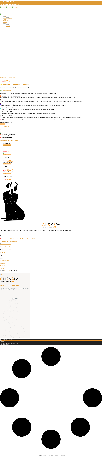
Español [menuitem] (63, 455)
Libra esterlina (6, 344)
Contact (2, 268)
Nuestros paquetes (4, 260)
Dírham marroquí (7, 342)
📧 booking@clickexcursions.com (8, 241)
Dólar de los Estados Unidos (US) (11, 343)
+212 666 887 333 (6, 249)
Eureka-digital (7, 270)
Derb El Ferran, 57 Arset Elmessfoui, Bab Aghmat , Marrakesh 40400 (18, 238)
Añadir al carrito (7, 145)
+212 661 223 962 (6, 246)
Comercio (2, 263)
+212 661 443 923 (6, 244)
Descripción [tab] (6, 126)
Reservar (2, 124)
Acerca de (2, 265)
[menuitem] (52, 23)
